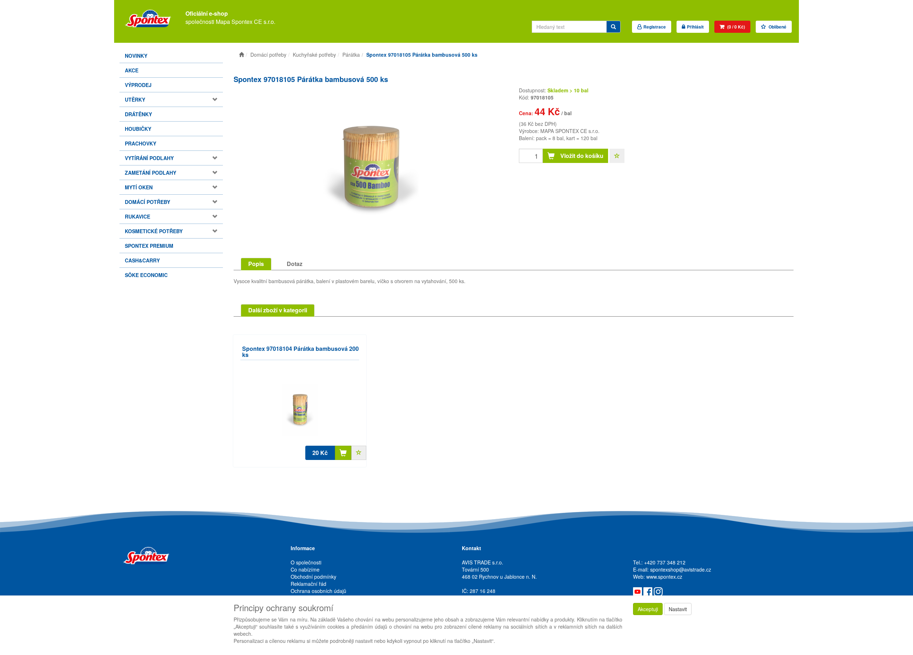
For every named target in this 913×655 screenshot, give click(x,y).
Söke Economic (146, 274)
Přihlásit (695, 27)
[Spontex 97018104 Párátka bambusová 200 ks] (299, 410)
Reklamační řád (308, 583)
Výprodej (138, 84)
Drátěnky (138, 114)
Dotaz (294, 264)
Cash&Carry (142, 260)
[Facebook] (647, 590)
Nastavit (678, 609)
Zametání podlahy (150, 172)
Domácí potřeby (147, 201)
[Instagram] (658, 590)
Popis (256, 264)
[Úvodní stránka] (241, 54)
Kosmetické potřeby (154, 231)
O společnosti (306, 562)
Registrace (654, 27)
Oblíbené (776, 27)
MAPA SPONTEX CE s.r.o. (570, 130)
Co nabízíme (305, 569)
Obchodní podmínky (313, 576)
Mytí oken (139, 187)
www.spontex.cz (664, 576)
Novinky (136, 55)
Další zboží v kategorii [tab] (277, 310)
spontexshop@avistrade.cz (680, 569)
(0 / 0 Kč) (735, 27)
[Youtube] (637, 590)
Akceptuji (648, 609)
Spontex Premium (149, 245)
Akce (131, 70)
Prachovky (140, 143)
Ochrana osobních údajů (318, 590)
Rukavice (137, 216)
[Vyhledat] (613, 27)
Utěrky (135, 99)
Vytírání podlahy (149, 158)
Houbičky (138, 128)
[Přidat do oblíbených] (616, 156)
